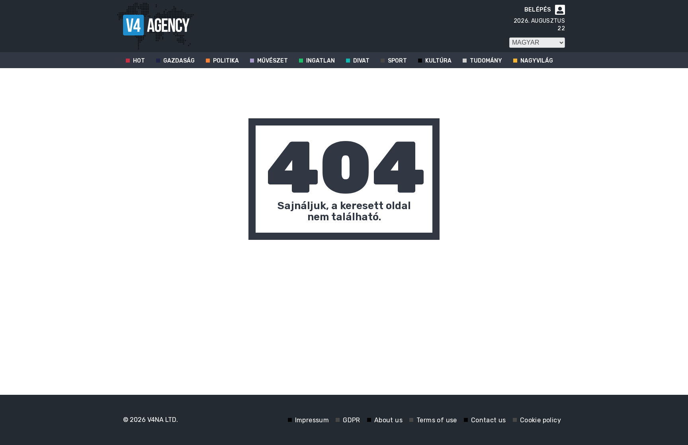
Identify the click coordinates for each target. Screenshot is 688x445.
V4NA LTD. (162, 419)
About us (388, 420)
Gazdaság (179, 60)
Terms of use (436, 420)
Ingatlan (320, 60)
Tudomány (486, 60)
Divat (361, 60)
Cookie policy (540, 420)
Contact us (488, 420)
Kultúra (438, 60)
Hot (139, 60)
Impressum (312, 420)
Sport (397, 60)
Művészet (272, 60)
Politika (226, 60)
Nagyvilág (536, 60)
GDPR (351, 420)
